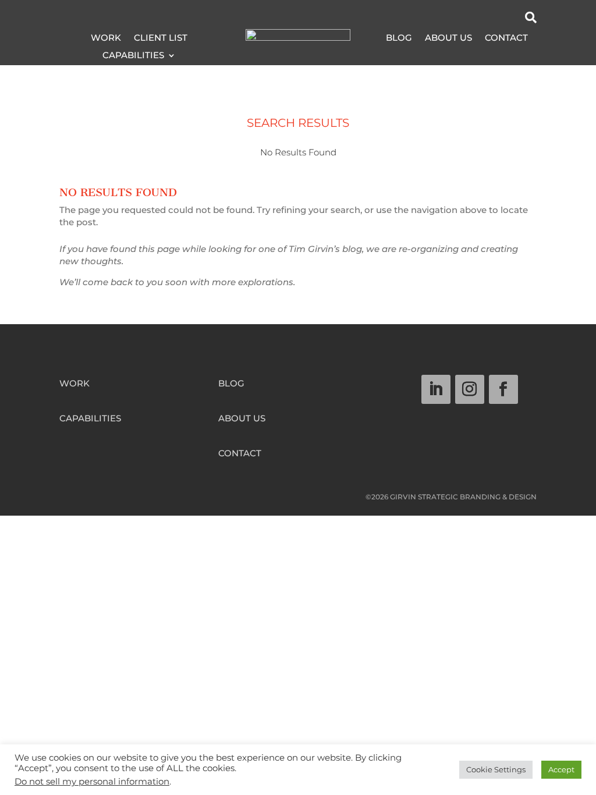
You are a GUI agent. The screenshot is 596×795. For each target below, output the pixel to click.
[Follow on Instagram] (469, 389)
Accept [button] (561, 769)
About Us (448, 38)
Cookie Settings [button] (496, 769)
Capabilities (133, 56)
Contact (506, 38)
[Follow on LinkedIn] (435, 389)
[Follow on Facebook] (503, 389)
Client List (160, 38)
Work (106, 38)
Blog (399, 38)
